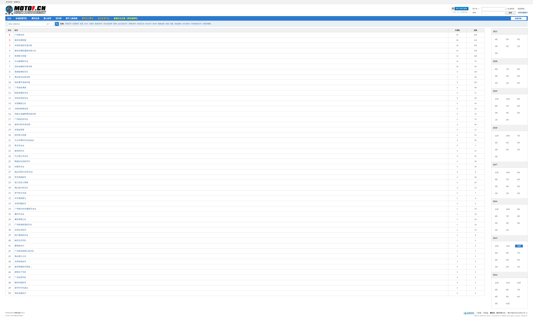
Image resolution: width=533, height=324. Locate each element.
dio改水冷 (140, 24)
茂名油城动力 (20, 293)
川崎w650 (132, 24)
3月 (496, 46)
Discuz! (18, 313)
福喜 (167, 24)
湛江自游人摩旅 (21, 182)
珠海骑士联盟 (20, 56)
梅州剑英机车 (20, 282)
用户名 (474, 9)
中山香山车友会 (21, 156)
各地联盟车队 (21, 18)
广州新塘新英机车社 (23, 224)
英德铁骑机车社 (21, 72)
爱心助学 (47, 18)
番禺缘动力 (19, 246)
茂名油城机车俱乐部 (23, 66)
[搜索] (57, 24)
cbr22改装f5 (107, 24)
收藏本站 (17, 2)
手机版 (485, 313)
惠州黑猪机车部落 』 (24, 267)
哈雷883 (76, 24)
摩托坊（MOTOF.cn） (498, 313)
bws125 (148, 24)
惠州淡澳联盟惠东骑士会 (25, 51)
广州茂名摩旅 (20, 87)
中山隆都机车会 (21, 61)
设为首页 (9, 2)
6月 (496, 39)
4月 (518, 39)
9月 (518, 99)
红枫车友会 (19, 166)
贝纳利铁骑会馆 (21, 108)
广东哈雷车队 (20, 277)
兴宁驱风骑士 (20, 198)
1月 (518, 46)
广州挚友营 (19, 35)
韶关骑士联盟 (20, 135)
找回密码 (521, 9)
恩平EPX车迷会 (21, 288)
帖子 (48, 24)
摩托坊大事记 (87, 18)
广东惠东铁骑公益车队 (24, 251)
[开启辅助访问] (527, 2)
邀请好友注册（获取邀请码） (126, 18)
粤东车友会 (19, 145)
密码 (474, 13)
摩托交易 (35, 18)
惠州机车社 (19, 151)
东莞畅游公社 (20, 103)
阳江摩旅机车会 (21, 235)
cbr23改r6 (186, 24)
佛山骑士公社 (20, 256)
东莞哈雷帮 (19, 130)
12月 (497, 246)
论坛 (9, 18)
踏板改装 (161, 24)
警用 (115, 24)
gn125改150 (122, 24)
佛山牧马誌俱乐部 (22, 77)
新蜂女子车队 (20, 272)
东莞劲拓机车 (20, 261)
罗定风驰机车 (20, 177)
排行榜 (58, 18)
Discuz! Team (18, 315)
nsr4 (86, 24)
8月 (496, 69)
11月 (497, 99)
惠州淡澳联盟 (20, 40)
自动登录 (511, 9)
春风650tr (98, 24)
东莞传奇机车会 (21, 98)
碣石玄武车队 (20, 240)
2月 (507, 46)
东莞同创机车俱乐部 (23, 45)
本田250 (68, 24)
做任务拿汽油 (103, 18)
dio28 (155, 24)
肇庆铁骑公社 (20, 219)
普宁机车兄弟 (20, 193)
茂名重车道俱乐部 (22, 82)
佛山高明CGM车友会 (24, 172)
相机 (172, 24)
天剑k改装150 (196, 24)
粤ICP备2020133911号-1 (517, 313)
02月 (508, 304)
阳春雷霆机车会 (21, 93)
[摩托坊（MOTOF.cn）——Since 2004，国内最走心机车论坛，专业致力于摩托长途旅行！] (25, 10)
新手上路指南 (71, 18)
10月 (508, 99)
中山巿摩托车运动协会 (24, 140)
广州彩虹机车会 (21, 119)
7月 (507, 69)
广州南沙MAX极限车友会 (25, 209)
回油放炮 (178, 24)
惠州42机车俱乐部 (22, 124)
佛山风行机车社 (21, 188)
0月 (496, 53)
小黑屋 (478, 313)
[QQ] (469, 313)
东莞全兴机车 (20, 230)
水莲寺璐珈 (207, 24)
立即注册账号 (523, 13)
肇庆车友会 (19, 214)
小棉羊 (91, 24)
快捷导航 (518, 18)
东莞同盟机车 (20, 203)
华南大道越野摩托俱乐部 (25, 114)
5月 (507, 39)
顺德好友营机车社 (22, 161)
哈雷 (81, 24)
